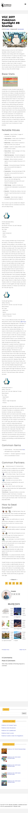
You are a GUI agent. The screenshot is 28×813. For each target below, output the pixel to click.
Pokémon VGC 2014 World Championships (13, 757)
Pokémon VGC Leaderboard (8, 730)
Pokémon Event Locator (7, 733)
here (23, 449)
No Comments (21, 29)
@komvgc (23, 321)
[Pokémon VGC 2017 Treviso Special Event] (5, 635)
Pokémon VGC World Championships (16, 749)
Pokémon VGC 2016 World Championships (13, 773)
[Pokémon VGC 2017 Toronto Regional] (17, 611)
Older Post (22, 649)
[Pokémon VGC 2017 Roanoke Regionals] (17, 623)
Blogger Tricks (17, 806)
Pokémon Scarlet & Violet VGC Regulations (12, 735)
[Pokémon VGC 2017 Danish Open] (17, 635)
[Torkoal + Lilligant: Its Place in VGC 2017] (5, 623)
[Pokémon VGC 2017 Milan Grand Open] (5, 611)
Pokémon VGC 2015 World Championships (13, 781)
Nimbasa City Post (22, 804)
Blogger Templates (13, 804)
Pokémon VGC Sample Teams (9, 725)
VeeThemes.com (9, 806)
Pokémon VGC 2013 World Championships (13, 765)
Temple (7, 29)
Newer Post (6, 649)
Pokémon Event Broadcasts (8, 727)
